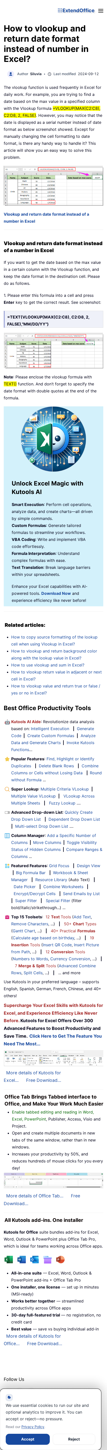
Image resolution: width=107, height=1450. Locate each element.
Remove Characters (29, 923)
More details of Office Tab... (34, 1195)
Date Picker (25, 886)
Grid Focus (59, 865)
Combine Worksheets (63, 886)
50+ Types (80, 923)
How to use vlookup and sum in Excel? (47, 664)
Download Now (56, 593)
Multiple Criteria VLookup (65, 789)
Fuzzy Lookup (62, 803)
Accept (27, 1439)
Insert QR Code (57, 944)
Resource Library (51, 879)
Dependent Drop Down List (74, 819)
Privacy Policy (32, 1427)
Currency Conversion (70, 958)
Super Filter (26, 900)
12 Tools (58, 916)
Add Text (82, 916)
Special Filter (58, 900)
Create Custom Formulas (50, 735)
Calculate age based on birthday (43, 937)
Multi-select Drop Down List (41, 826)
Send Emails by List (81, 893)
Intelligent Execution (50, 728)
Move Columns (47, 842)
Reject (74, 1439)
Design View (88, 865)
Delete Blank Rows (56, 765)
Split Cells (33, 972)
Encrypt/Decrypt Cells (34, 893)
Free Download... (43, 1080)
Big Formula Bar (31, 872)
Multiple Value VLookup (33, 796)
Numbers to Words (30, 958)
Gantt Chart (24, 930)
